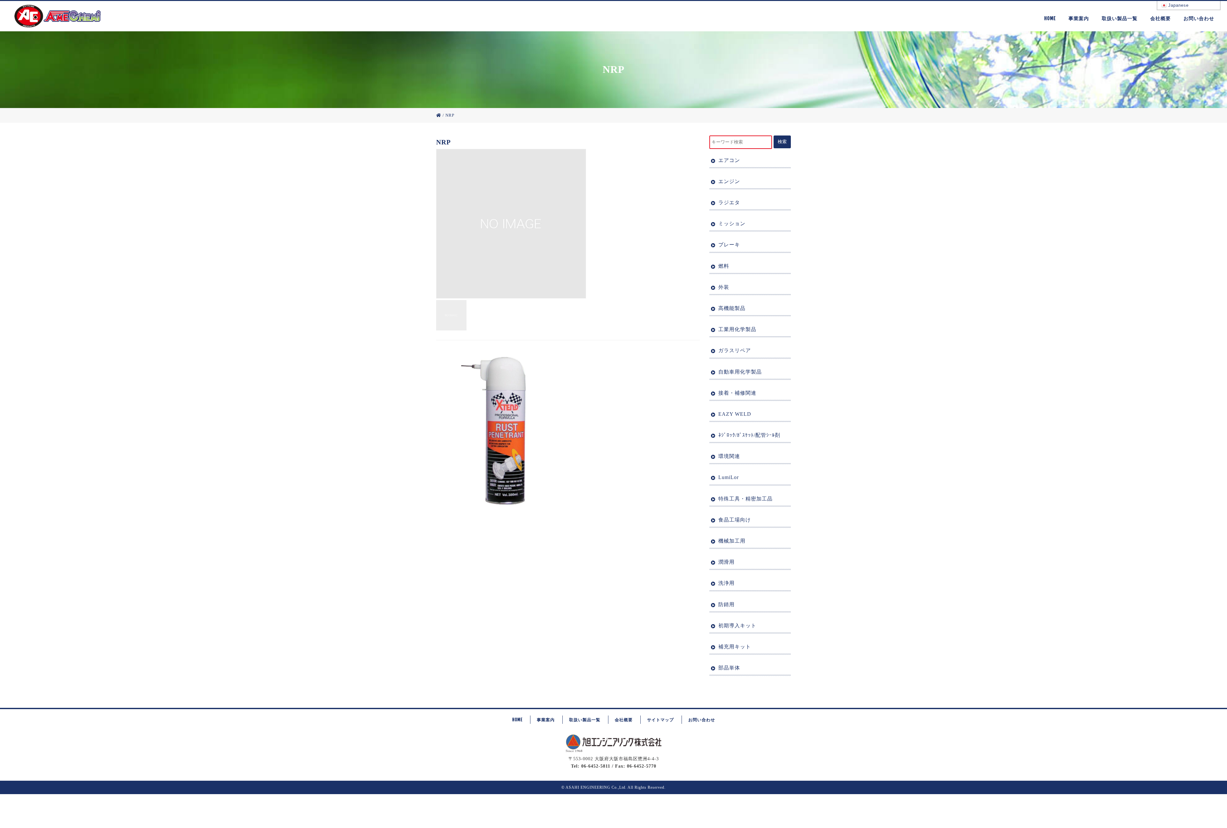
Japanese (1178, 5)
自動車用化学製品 (740, 372)
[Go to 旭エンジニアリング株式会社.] (438, 115)
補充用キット (734, 646)
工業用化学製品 (737, 329)
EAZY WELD (734, 414)
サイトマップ (660, 719)
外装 (723, 287)
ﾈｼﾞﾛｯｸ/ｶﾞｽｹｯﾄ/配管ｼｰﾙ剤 (749, 435)
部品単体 (729, 667)
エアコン (729, 160)
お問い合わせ (1199, 18)
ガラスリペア (734, 350)
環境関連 (729, 456)
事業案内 (1079, 18)
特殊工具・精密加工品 (745, 498)
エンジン (729, 181)
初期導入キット (737, 625)
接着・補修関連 (737, 393)
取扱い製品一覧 (1120, 18)
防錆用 (726, 604)
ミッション (731, 223)
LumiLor (728, 477)
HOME (1050, 18)
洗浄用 (726, 583)
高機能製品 (731, 308)
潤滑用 (726, 562)
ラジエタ (729, 202)
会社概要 (1160, 18)
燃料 (723, 266)
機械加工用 (731, 541)
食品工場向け (734, 519)
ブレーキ (729, 244)
